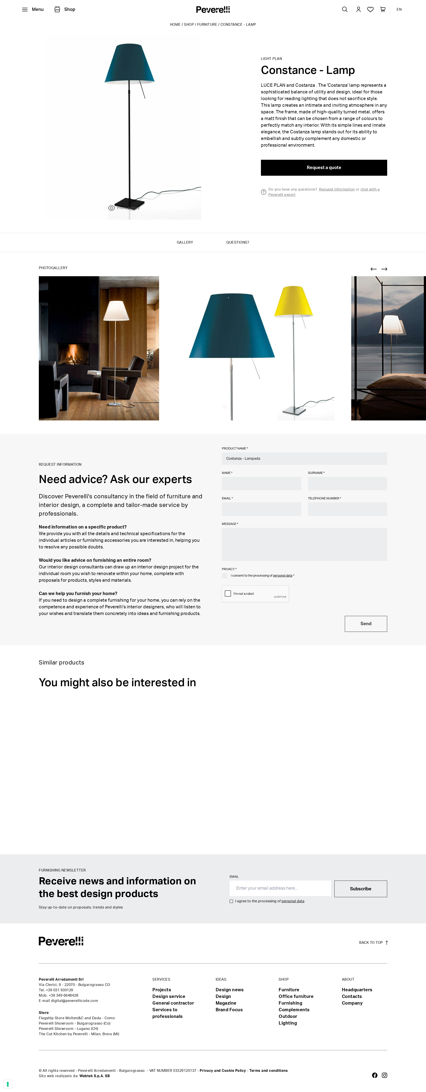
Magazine (226, 1003)
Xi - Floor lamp (402, 838)
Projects (161, 990)
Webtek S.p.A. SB (94, 1076)
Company (352, 1003)
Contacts (352, 996)
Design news (230, 990)
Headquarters (357, 990)
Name (227, 473)
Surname (316, 473)
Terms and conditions (268, 1070)
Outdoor (288, 1016)
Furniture (207, 24)
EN (399, 9)
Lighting (288, 1023)
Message (230, 524)
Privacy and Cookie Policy (223, 1070)
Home (175, 24)
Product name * (235, 448)
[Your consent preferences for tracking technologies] (8, 1084)
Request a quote (324, 168)
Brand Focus (229, 1010)
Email (227, 498)
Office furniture (296, 996)
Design (223, 996)
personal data (282, 575)
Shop (189, 24)
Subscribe (360, 889)
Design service (168, 996)
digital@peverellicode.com (74, 1001)
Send (366, 624)
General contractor (173, 1003)
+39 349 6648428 (63, 995)
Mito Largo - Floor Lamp (64, 838)
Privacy (229, 569)
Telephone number (324, 498)
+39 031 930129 (59, 990)
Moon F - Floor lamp (176, 838)
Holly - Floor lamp (290, 838)
